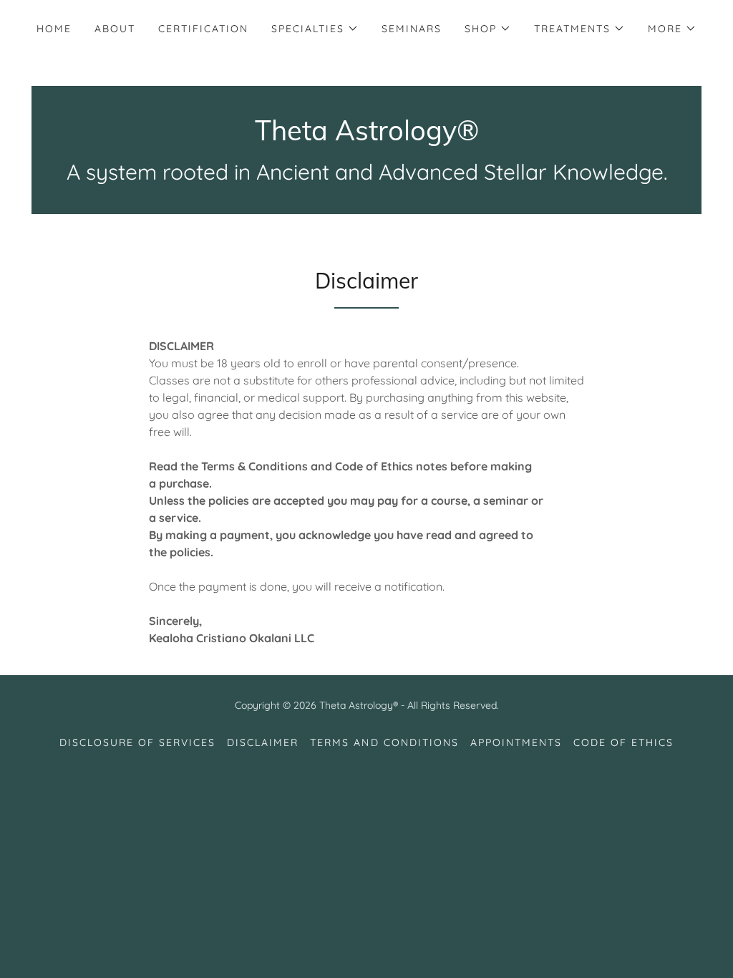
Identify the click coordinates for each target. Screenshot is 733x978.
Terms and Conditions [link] (384, 742)
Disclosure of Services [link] (137, 742)
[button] (315, 28)
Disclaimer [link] (262, 742)
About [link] (114, 28)
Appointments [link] (516, 742)
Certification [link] (203, 28)
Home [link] (54, 28)
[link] (367, 136)
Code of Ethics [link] (623, 742)
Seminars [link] (412, 28)
